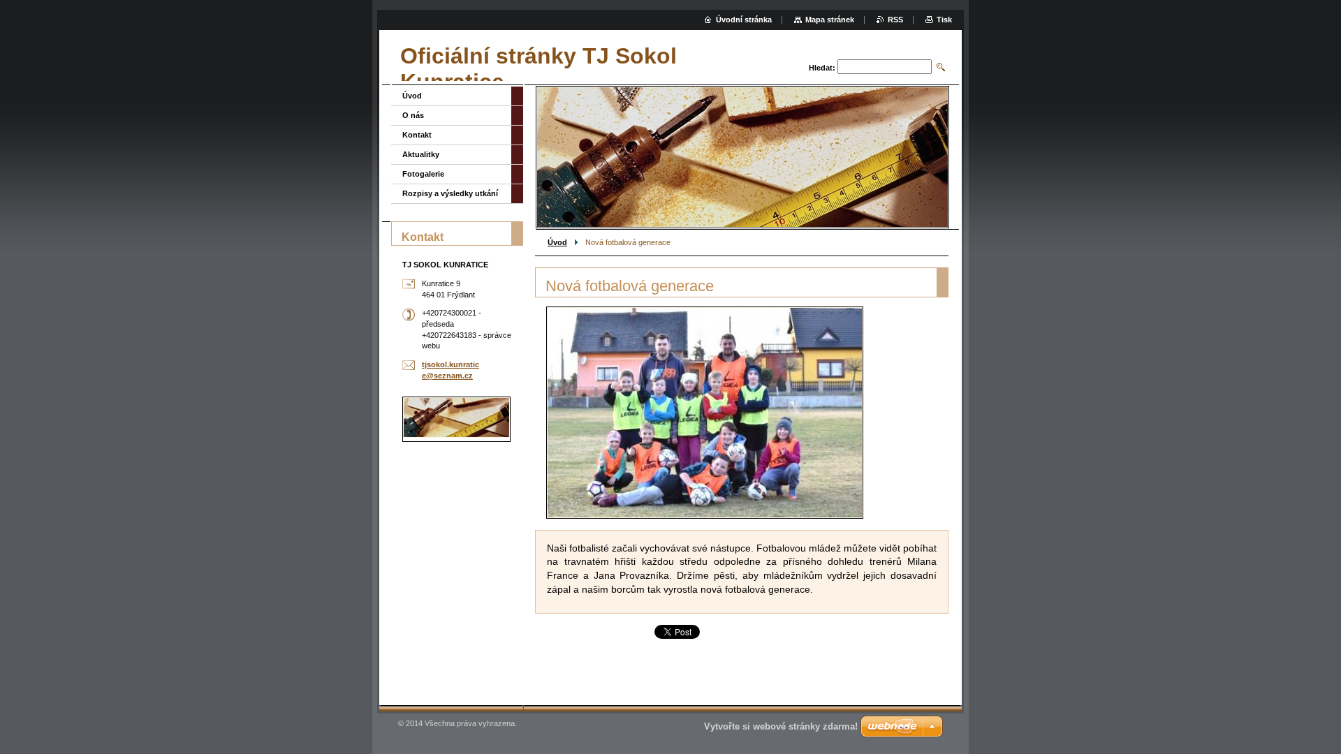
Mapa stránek (829, 19)
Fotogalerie (423, 174)
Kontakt (417, 135)
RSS (895, 19)
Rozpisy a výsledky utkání (450, 193)
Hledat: (822, 68)
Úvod (557, 242)
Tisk (944, 19)
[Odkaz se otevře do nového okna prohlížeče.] (704, 412)
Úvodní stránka (744, 19)
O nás (413, 115)
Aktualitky (420, 154)
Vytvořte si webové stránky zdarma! (781, 726)
